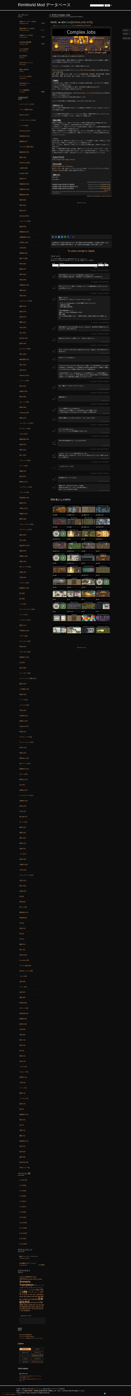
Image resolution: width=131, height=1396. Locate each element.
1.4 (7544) (22, 1191)
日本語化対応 (87, 25)
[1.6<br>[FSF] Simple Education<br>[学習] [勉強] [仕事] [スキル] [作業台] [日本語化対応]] (103, 533)
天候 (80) (22, 1034)
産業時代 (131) (24, 769)
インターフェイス (68, 25)
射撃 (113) (22, 843)
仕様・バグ (22, 1380)
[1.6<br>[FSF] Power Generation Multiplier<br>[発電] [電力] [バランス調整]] (88, 593)
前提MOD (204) (24, 545)
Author (57, 191)
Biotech (29, 1277)
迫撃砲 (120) (23, 801)
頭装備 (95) (23, 917)
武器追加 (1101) (24, 136)
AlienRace (22, 1277)
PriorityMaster (97, 93)
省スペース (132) (24, 763)
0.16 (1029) (23, 1233)
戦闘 (25, 1299)
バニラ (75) (23, 1066)
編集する (100, 196)
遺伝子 (30, 1308)
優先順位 (81, 25)
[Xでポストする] (53, 237)
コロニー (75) (23, 1072)
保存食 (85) (23, 1003)
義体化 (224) (23, 482)
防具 (37, 1308)
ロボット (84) (23, 1008)
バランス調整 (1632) (26, 109)
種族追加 (25, 1307)
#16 (76, 186)
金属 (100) (22, 891)
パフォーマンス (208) (26, 524)
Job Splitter (55, 179)
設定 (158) (22, 668)
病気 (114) (22, 838)
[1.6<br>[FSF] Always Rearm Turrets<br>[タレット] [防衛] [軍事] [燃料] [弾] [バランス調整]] (60, 581)
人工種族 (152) (24, 689)
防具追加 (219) (24, 497)
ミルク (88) (23, 976)
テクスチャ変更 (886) (26, 147)
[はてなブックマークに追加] (62, 237)
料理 (28, 1299)
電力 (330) (22, 365)
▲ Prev (125, 30)
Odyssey (35, 1279)
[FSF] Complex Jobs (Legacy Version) (63, 159)
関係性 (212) (23, 513)
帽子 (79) (22, 1040)
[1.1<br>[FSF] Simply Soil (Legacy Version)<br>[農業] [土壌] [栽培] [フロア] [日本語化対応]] (74, 617)
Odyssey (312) (24, 375)
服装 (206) (22, 535)
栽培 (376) (22, 311)
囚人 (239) (22, 455)
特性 (34, 1305)
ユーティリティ (59, 25)
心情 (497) (22, 248)
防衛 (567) (22, 210)
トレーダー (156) (24, 673)
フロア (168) (23, 636)
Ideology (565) (24, 216)
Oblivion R (37, 1352)
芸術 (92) (22, 928)
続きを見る (107, 190)
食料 (22, 1310)
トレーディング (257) (26, 423)
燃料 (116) (22, 827)
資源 (26, 1308)
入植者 (37, 1294)
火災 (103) (22, 870)
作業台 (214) (23, 508)
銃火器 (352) (23, 338)
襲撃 (23, 1308)
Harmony (23, 1279)
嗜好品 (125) (23, 779)
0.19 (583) (22, 1217)
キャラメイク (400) (25, 301)
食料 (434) (22, 274)
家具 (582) (22, 205)
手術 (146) (22, 710)
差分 (104, 196)
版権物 (31, 1305)
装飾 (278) (22, 418)
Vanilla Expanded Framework (67, 365)
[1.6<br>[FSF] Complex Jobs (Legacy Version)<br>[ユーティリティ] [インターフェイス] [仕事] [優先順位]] (103, 593)
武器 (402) (22, 295)
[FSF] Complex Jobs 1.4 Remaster (62, 166)
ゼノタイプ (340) (24, 349)
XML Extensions (57, 70)
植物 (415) (22, 290)
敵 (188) (22, 598)
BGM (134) (23, 747)
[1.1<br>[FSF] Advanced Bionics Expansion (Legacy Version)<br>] (88, 629)
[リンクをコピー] (73, 237)
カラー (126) (23, 774)
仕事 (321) (22, 370)
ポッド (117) (23, 822)
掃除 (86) (22, 997)
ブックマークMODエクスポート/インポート (31, 1338)
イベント (39, 1285)
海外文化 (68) (23, 1162)
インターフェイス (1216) (27, 120)
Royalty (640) (23, 173)
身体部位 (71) (23, 1141)
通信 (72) (22, 1120)
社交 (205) (22, 540)
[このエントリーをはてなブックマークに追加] (105, 1393)
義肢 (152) (22, 684)
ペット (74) (23, 1088)
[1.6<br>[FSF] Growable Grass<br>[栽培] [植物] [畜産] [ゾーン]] (103, 569)
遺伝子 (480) (23, 258)
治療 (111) (22, 848)
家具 (33, 1296)
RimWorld (25, 1349)
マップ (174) (23, 614)
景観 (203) (22, 551)
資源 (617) (22, 178)
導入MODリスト (24, 84)
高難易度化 (27, 1310)
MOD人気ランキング (26, 63)
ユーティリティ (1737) (26, 104)
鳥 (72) (21, 1125)
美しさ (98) (23, 907)
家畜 (36, 1296)
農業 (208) (22, 519)
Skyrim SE (25, 1352)
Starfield (25, 1362)
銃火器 (34, 1308)
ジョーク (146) (24, 705)
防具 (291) (22, 386)
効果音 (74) (23, 1077)
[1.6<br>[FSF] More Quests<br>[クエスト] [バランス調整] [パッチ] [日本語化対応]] (74, 521)
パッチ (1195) (23, 125)
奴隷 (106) (22, 859)
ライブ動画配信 (24, 91)
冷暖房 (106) (23, 864)
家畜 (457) (22, 269)
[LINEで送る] (65, 237)
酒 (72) (21, 1109)
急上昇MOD (23, 56)
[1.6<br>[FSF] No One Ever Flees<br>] (88, 605)
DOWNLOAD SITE (82, 22)
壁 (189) (22, 593)
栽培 (31, 1302)
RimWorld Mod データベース (44, 5)
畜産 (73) (22, 1093)
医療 (25, 1296)
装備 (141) (22, 731)
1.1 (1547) (22, 1206)
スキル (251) (23, 434)
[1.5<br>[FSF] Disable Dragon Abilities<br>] (103, 629)
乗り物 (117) (23, 816)
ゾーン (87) (23, 987)
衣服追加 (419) (24, 285)
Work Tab (60, 89)
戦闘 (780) (22, 157)
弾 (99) (21, 896)
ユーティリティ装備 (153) (27, 678)
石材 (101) (22, 880)
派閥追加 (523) (24, 232)
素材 (29, 1307)
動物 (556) (22, 226)
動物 (40, 1294)
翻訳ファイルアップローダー (28, 1257)
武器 (37, 1302)
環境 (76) (22, 1056)
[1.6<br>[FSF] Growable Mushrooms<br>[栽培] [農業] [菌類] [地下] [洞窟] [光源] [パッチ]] (88, 569)
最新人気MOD (24, 70)
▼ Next (125, 34)
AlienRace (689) (24, 162)
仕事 (77, 25)
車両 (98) (22, 902)
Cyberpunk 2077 (37, 1355)
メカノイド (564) (24, 221)
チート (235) (23, 466)
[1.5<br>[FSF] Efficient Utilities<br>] (74, 605)
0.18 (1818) (23, 1222)
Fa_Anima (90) (24, 960)
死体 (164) (22, 646)
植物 (34, 1302)
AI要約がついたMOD (26, 36)
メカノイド (37, 1292)
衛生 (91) (22, 949)
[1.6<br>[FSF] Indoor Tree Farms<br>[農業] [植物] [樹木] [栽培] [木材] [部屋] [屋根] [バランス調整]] (88, 521)
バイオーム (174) (24, 620)
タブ (74, 25)
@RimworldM (24, 1373)
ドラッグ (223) (24, 492)
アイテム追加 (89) (25, 965)
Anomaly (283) (24, 412)
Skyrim (37, 1349)
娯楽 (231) (22, 476)
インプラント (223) (25, 487)
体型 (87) (22, 992)
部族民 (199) (23, 556)
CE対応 (34, 1277)
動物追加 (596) (24, 194)
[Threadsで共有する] (59, 237)
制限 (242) (22, 450)
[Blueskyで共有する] (56, 237)
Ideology (29, 1279)
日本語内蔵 (33, 1299)
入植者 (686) (23, 168)
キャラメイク (36, 1287)
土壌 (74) (22, 1082)
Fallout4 (25, 1358)
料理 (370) (22, 317)
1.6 (50, 16)
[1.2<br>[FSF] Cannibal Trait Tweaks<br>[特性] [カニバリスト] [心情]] (60, 629)
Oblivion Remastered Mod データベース (32, 1379)
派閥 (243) (22, 444)
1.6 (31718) (23, 1180)
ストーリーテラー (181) (27, 609)
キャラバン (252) (24, 428)
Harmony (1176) (24, 131)
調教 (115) (22, 832)
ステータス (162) (24, 652)
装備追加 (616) (24, 184)
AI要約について (26, 1377)
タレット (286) (24, 402)
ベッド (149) (23, 700)
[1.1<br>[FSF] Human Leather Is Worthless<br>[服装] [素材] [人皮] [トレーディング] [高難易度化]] (74, 629)
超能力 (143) (23, 721)
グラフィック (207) (25, 529)
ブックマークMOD (25, 77)
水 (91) (21, 939)
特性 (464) (22, 264)
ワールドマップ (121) (26, 795)
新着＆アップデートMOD (27, 22)
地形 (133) (22, 753)
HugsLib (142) (24, 726)
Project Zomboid (25, 1355)
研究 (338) (22, 354)
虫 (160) (22, 662)
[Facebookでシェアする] (68, 237)
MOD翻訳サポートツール (27, 1264)
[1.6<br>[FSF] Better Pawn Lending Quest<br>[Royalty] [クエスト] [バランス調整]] (74, 593)
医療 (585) (22, 200)
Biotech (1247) (24, 115)
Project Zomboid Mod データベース (31, 1376)
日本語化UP (108, 196)
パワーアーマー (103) (26, 875)
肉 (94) (21, 923)
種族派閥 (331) (24, 359)
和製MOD (29, 1296)
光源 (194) (22, 577)
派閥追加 (26, 1305)
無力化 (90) (23, 955)
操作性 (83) (23, 1024)
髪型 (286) (22, 396)
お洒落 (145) (23, 715)
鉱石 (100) (22, 886)
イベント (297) (24, 380)
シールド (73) (23, 1098)
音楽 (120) (22, 806)
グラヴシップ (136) (25, 737)
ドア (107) (22, 854)
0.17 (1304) (23, 1228)
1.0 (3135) (22, 1212)
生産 (37, 1305)
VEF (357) (22, 333)
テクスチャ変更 (34, 1290)
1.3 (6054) (22, 1196)
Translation (26, 1284)
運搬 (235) (22, 471)
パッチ (30, 1292)
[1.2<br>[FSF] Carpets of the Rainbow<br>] (88, 617)
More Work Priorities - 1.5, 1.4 (82, 93)
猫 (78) (21, 1050)
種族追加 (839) (24, 152)
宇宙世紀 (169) (24, 630)
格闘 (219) (22, 503)
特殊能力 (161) (24, 657)
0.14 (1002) (23, 1244)
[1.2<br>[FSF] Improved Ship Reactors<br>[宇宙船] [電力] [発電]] (103, 617)
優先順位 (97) (23, 912)
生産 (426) (22, 279)
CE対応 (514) (23, 242)
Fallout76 (37, 1358)
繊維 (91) (22, 944)
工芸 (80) (22, 1029)
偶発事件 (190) (24, 588)
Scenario (24, 1281)
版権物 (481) (23, 253)
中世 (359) (22, 327)
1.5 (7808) (22, 1185)
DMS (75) (22, 1061)
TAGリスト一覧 (24, 1167)
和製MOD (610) (24, 189)
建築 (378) (22, 306)
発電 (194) (22, 572)
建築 (39, 1296)
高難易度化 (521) (24, 237)
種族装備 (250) (24, 439)
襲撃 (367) (22, 322)
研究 (40, 1305)
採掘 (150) (22, 694)
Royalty (40, 1279)
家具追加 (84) (23, 1013)
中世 (31, 1294)
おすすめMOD (24, 49)
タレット (26, 1290)
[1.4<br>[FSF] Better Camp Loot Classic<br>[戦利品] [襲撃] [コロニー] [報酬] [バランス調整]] (74, 569)
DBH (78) (22, 1045)
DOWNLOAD (106, 184)
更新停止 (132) (24, 758)
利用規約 (62, 1389)
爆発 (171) (22, 625)
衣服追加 (37, 1307)
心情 (22, 1299)
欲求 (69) (22, 1151)
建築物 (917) (23, 141)
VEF (35, 1285)
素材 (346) (22, 343)
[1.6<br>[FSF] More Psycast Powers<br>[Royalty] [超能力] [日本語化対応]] (103, 545)
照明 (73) (22, 1104)
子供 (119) (22, 811)
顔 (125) (22, 785)
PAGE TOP (126, 38)
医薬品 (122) (23, 790)
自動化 (33, 1307)
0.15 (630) (22, 1238)
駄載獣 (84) (23, 1019)
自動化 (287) (23, 391)
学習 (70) (22, 1146)
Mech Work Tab (82, 101)
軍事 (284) (22, 407)
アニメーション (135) (26, 742)
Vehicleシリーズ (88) (26, 971)
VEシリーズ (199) (25, 567)
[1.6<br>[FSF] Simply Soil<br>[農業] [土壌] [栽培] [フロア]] (74, 581)
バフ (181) (22, 604)
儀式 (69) (22, 1157)
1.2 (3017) (22, 1201)
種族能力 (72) (23, 1114)
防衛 (40, 1308)
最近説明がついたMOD (26, 29)
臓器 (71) (22, 1135)
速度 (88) (22, 981)
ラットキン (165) (24, 641)
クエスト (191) (24, 583)
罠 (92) (21, 933)
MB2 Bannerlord (37, 1362)
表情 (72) (22, 1130)
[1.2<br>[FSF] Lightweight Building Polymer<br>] (60, 617)
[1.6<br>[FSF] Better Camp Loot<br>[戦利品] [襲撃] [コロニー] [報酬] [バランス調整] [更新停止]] (74, 533)
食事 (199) (22, 561)
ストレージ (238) (24, 460)
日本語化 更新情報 (25, 43)
